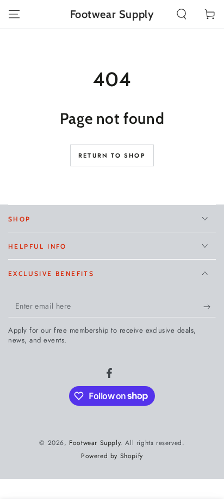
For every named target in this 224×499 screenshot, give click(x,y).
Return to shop (112, 155)
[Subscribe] (209, 306)
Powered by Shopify (112, 456)
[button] (181, 14)
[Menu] (14, 14)
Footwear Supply (94, 443)
